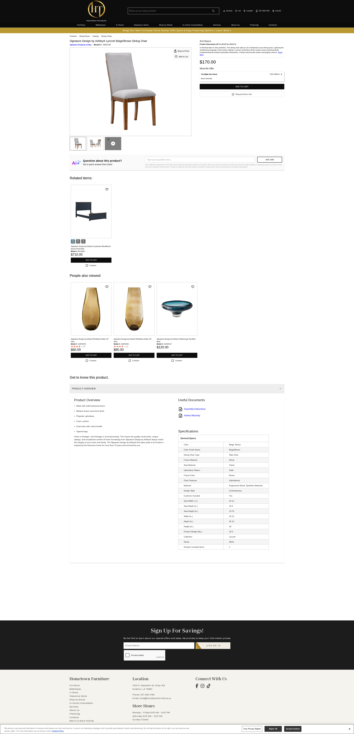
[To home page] (96, 10)
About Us (235, 25)
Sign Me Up (213, 645)
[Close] (350, 729)
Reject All (273, 729)
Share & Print (183, 51)
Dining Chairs (106, 36)
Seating (96, 36)
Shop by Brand (165, 25)
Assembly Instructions (194, 409)
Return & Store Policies (81, 720)
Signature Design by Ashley (81, 45)
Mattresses (101, 25)
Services (217, 25)
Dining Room (85, 36)
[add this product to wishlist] (107, 189)
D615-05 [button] (107, 45)
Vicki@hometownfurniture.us (155, 698)
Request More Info (243, 94)
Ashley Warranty (192, 415)
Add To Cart (242, 86)
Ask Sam (270, 160)
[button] (224, 11)
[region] (177, 729)
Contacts (273, 25)
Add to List (183, 56)
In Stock (120, 25)
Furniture (81, 25)
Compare (92, 265)
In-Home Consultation (193, 25)
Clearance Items (141, 25)
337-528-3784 (147, 694)
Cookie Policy (58, 731)
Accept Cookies (293, 729)
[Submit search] (213, 10)
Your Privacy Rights (252, 729)
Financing (254, 25)
